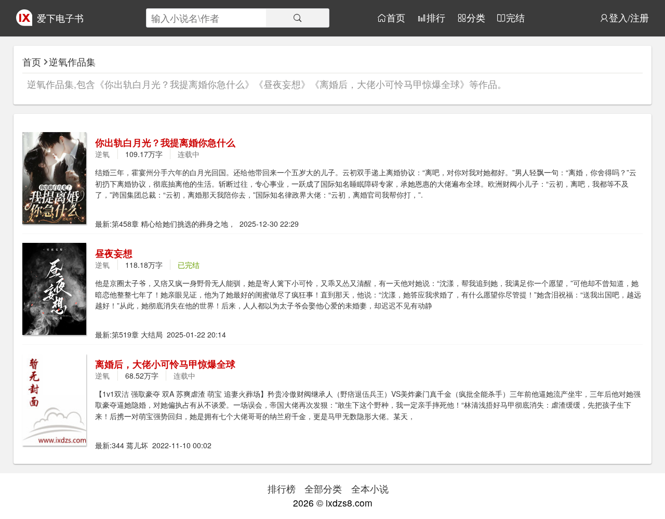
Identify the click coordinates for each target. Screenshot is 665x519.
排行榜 (282, 488)
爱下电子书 (60, 17)
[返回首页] (24, 22)
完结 (515, 18)
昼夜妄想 (113, 253)
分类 (476, 18)
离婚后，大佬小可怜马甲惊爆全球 (165, 363)
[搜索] (297, 18)
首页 (396, 18)
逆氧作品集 (72, 61)
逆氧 (102, 154)
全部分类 (323, 488)
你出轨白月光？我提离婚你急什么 (165, 142)
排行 (436, 18)
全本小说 (370, 488)
